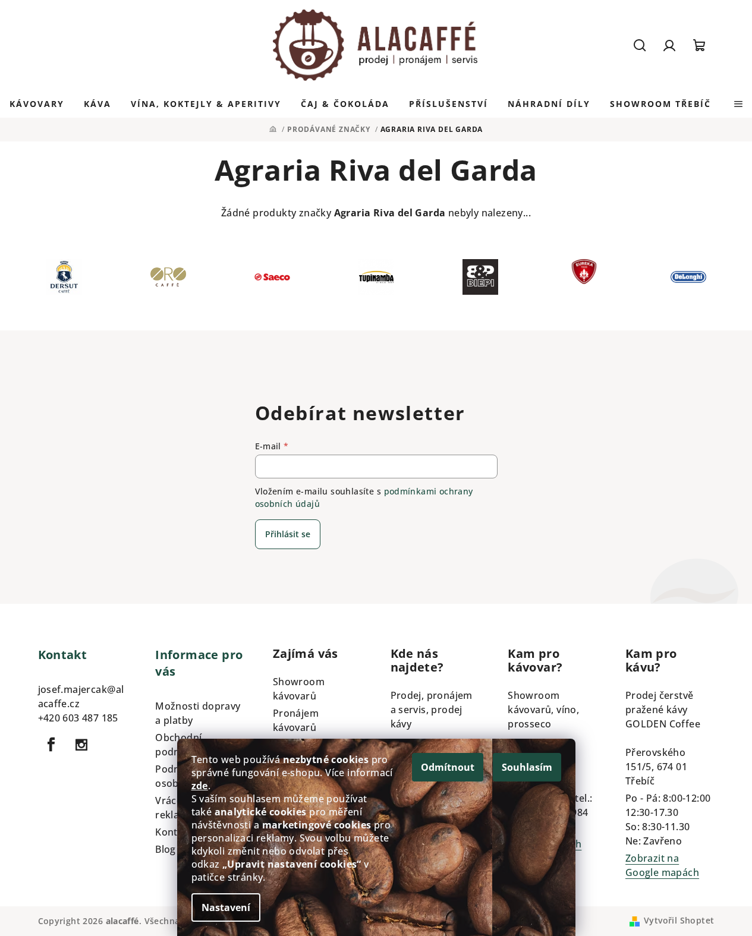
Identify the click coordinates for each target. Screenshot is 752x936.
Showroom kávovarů (299, 688)
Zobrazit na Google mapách (662, 865)
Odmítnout (447, 767)
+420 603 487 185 (78, 717)
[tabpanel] (64, 280)
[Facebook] (51, 744)
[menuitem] (37, 104)
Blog (165, 849)
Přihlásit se (287, 534)
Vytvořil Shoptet (679, 920)
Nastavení (226, 907)
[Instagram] (81, 744)
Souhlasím (527, 767)
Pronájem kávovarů (296, 720)
